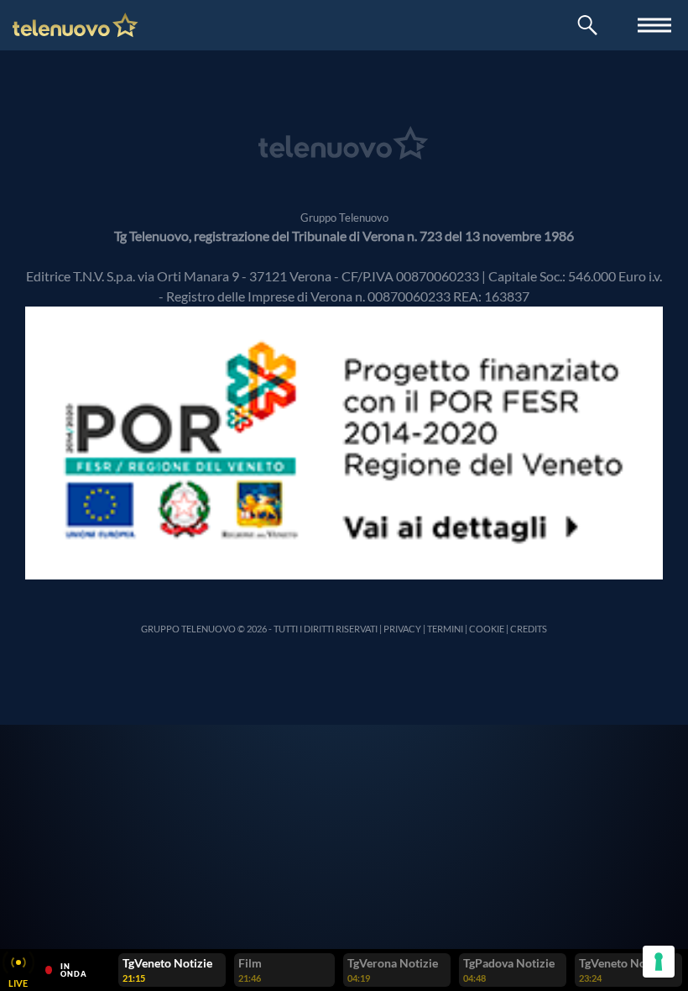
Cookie (486, 628)
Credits (528, 628)
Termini (445, 628)
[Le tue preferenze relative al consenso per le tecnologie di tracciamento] (659, 962)
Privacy (402, 628)
